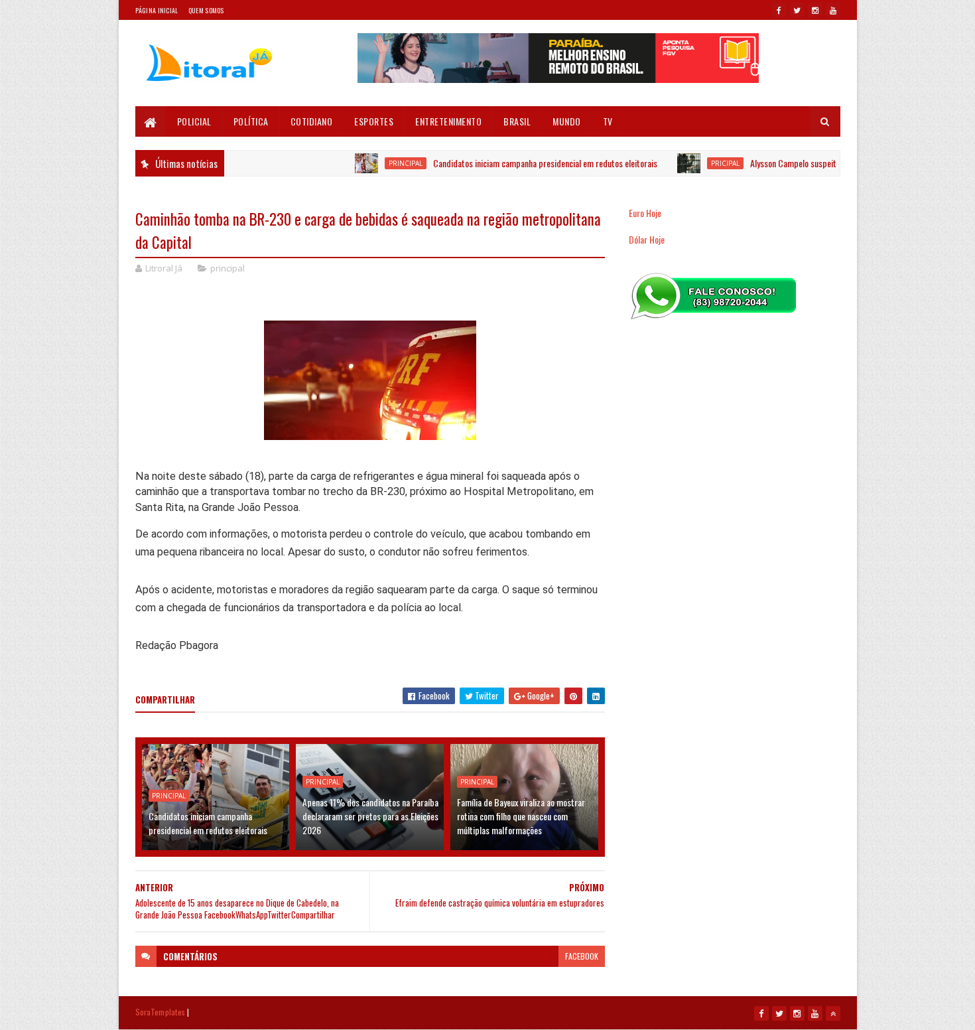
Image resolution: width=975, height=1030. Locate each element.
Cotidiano (312, 121)
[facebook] (779, 10)
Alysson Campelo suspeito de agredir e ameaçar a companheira (835, 163)
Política (251, 121)
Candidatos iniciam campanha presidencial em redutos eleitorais (521, 163)
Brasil (517, 121)
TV (608, 121)
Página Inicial (156, 10)
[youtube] (833, 10)
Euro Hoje (645, 213)
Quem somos (206, 10)
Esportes (373, 121)
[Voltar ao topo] (833, 1013)
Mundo (566, 121)
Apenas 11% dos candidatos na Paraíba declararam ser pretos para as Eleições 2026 (370, 816)
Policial (194, 121)
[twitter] (797, 10)
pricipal (701, 163)
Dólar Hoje (647, 239)
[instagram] (815, 10)
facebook (581, 956)
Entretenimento (448, 121)
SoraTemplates (160, 1011)
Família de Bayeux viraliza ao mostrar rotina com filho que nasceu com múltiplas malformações (521, 816)
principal (382, 163)
